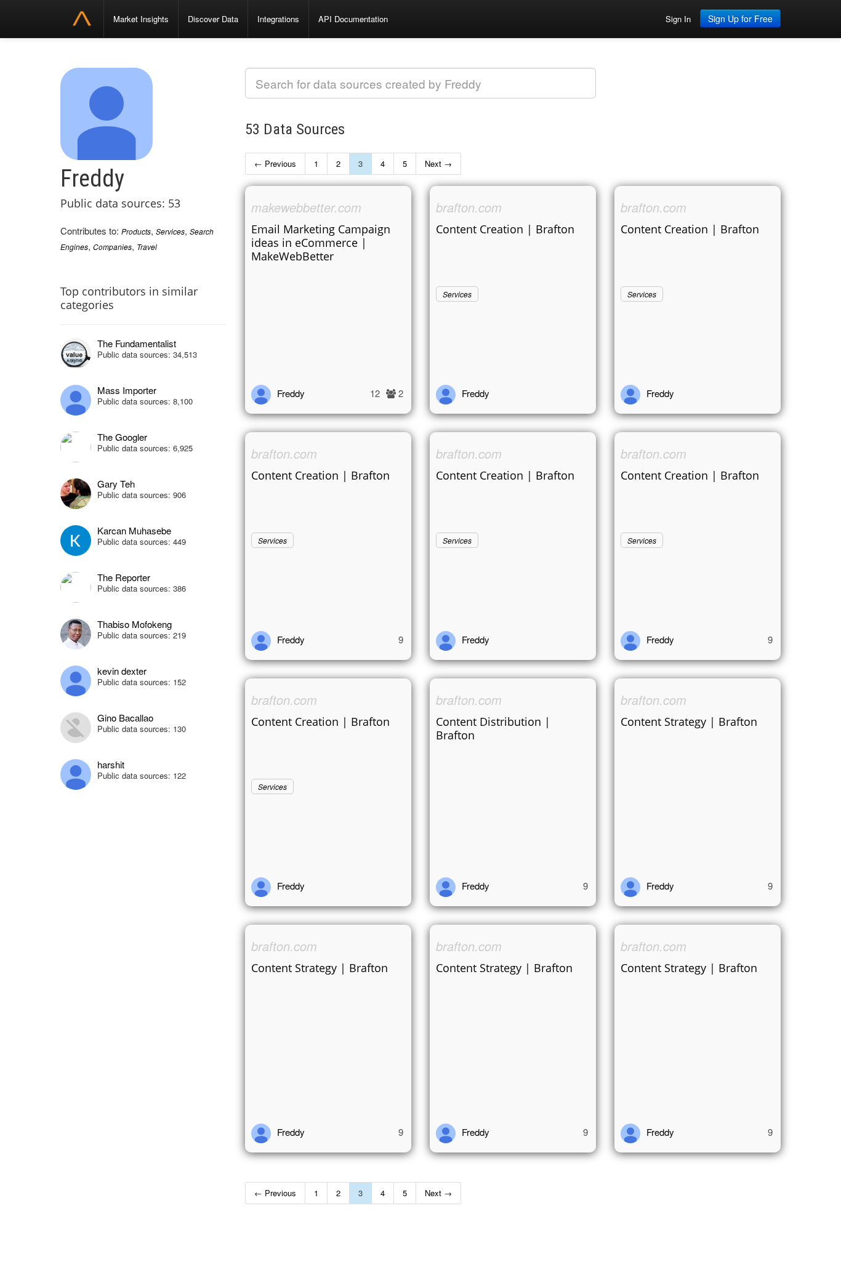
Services (170, 231)
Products (136, 231)
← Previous (275, 163)
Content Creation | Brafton (505, 229)
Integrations (278, 19)
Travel (147, 246)
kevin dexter (122, 670)
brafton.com (469, 207)
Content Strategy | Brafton (689, 721)
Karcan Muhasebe (134, 530)
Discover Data (213, 19)
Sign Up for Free (740, 18)
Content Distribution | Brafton (493, 728)
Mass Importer (126, 390)
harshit (110, 764)
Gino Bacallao (125, 717)
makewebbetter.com (306, 207)
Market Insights (141, 19)
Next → (438, 163)
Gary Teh (116, 483)
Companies (112, 246)
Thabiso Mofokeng (134, 623)
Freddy (291, 393)
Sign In (678, 19)
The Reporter (123, 577)
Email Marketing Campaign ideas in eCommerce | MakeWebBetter (320, 242)
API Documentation (353, 19)
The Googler (122, 436)
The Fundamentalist (136, 343)
